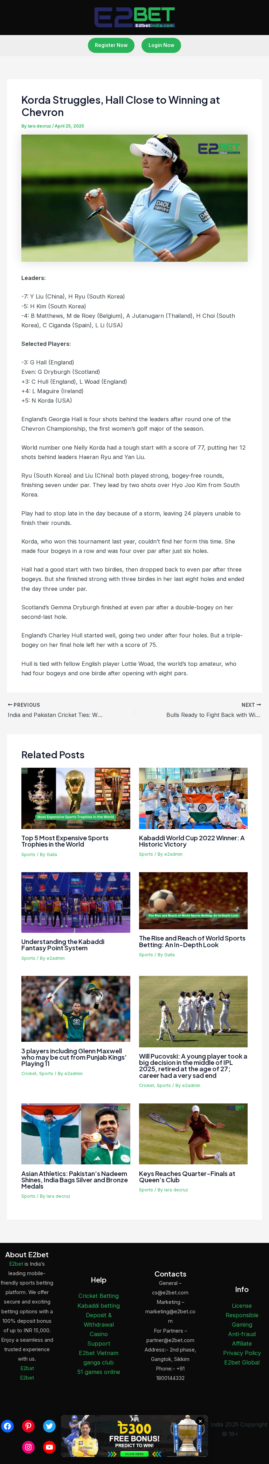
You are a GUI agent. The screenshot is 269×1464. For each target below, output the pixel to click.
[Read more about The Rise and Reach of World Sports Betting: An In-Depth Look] (193, 900)
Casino (99, 1334)
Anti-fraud (242, 1334)
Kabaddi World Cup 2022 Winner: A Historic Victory (192, 841)
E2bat (27, 1368)
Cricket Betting (98, 1295)
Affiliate (242, 1343)
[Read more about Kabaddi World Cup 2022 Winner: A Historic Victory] (193, 797)
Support (98, 1343)
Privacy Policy (242, 1352)
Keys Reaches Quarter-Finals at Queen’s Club (187, 1176)
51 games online (98, 1371)
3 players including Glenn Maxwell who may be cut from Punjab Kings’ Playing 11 (74, 1057)
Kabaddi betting (98, 1305)
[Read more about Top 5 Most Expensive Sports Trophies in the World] (75, 797)
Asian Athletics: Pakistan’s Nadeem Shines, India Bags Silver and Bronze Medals (74, 1179)
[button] (111, 45)
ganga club (98, 1362)
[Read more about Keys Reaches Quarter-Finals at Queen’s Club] (193, 1133)
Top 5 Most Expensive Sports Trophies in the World (65, 841)
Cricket (28, 1073)
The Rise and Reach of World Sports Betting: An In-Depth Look (192, 941)
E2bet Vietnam (98, 1352)
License (242, 1305)
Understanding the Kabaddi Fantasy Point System (62, 944)
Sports (28, 854)
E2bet (16, 1264)
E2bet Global (242, 1362)
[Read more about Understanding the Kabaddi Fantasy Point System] (75, 901)
